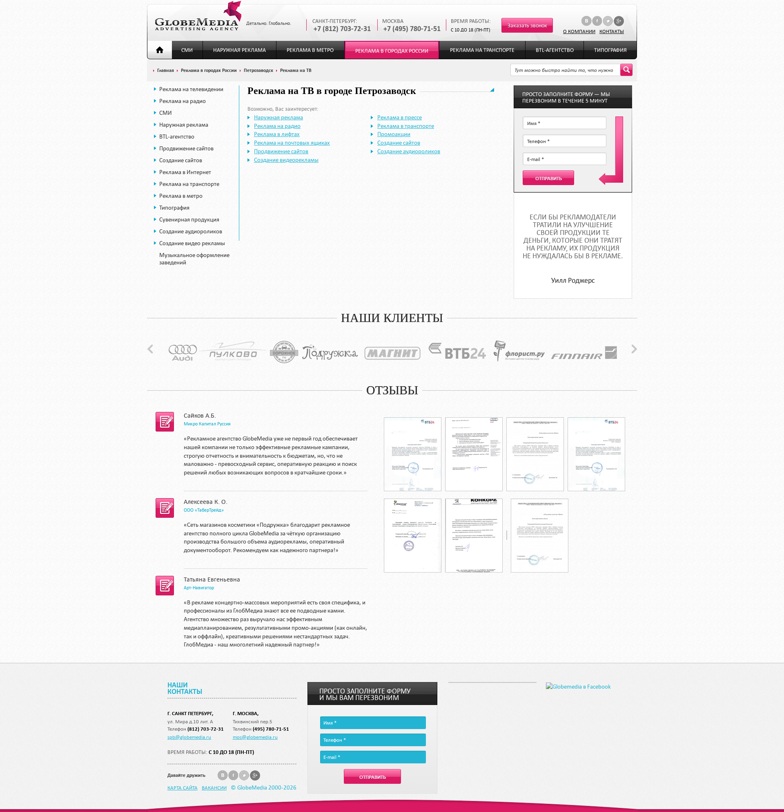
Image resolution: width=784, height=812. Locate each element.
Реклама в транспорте (405, 126)
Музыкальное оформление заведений (194, 258)
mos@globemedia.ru (255, 737)
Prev (150, 348)
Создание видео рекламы (192, 243)
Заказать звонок (527, 25)
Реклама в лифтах (277, 134)
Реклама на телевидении (191, 89)
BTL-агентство (555, 50)
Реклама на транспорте (482, 50)
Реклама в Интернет (185, 172)
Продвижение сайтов (186, 148)
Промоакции (393, 134)
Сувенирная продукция (189, 219)
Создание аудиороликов (190, 231)
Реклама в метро (310, 50)
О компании (579, 31)
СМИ (187, 50)
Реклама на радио (182, 101)
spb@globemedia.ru (189, 737)
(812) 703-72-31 (205, 728)
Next (634, 348)
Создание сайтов (180, 160)
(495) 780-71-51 (271, 728)
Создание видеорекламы (286, 159)
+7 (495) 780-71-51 (412, 29)
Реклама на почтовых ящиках (292, 142)
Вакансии (214, 787)
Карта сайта (182, 787)
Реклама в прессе (399, 117)
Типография (610, 50)
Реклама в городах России (391, 50)
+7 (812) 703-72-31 (342, 29)
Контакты (611, 31)
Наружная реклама (239, 50)
